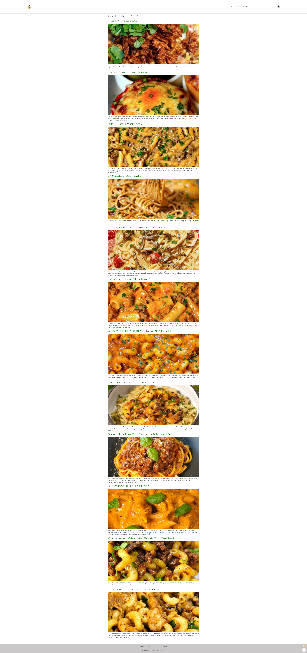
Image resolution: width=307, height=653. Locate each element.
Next (197, 641)
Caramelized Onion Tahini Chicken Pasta (134, 589)
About (165, 646)
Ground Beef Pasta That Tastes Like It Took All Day (140, 434)
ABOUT (238, 6)
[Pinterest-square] (278, 6)
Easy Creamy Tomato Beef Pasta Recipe (132, 279)
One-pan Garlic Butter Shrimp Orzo (131, 382)
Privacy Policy (145, 646)
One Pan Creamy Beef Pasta (125, 124)
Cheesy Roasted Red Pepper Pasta (128, 486)
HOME (232, 6)
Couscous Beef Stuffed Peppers (127, 72)
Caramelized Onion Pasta (124, 175)
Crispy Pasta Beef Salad (122, 20)
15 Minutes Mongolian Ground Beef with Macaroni (141, 537)
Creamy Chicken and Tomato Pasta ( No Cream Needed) (143, 331)
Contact (156, 646)
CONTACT (245, 6)
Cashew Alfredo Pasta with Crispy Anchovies (137, 227)
